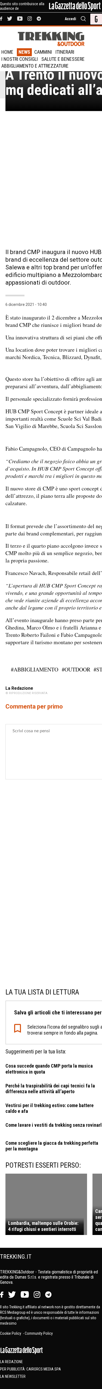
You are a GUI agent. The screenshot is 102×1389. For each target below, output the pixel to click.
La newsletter (13, 1376)
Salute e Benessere (63, 59)
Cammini (43, 52)
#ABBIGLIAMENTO (34, 669)
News (24, 52)
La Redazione (11, 1362)
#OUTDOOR (76, 669)
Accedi (70, 19)
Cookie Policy (11, 1333)
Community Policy (39, 1333)
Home (7, 52)
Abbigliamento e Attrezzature (35, 66)
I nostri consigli (19, 59)
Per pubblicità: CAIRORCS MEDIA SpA (30, 1369)
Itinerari (64, 52)
